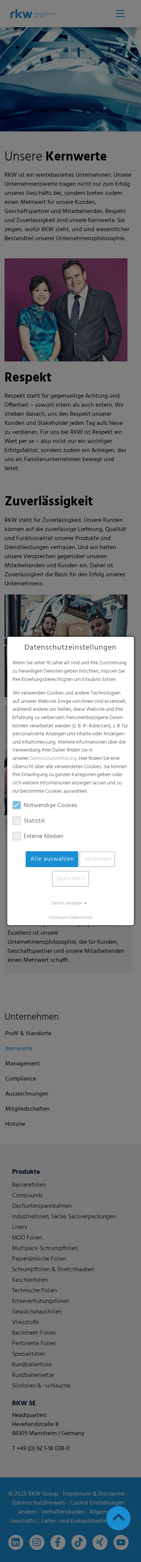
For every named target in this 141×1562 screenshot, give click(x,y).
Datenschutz (81, 918)
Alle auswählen (52, 859)
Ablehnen (97, 859)
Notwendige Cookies (50, 805)
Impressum (58, 918)
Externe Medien (43, 836)
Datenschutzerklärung (53, 758)
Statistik (34, 821)
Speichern (70, 879)
